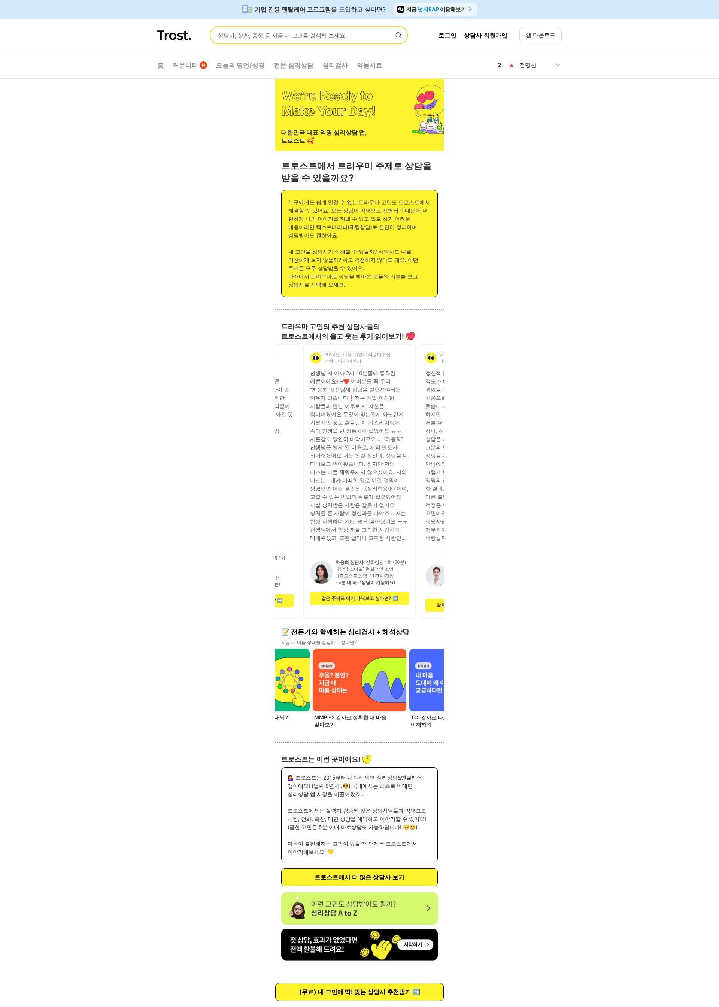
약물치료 (369, 65)
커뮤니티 (185, 65)
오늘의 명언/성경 (240, 65)
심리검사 (335, 65)
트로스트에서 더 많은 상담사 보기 (359, 877)
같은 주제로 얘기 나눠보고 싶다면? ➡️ (359, 598)
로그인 (447, 35)
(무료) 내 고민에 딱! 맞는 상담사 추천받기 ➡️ (359, 991)
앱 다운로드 (540, 35)
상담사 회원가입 (485, 35)
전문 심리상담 (293, 65)
